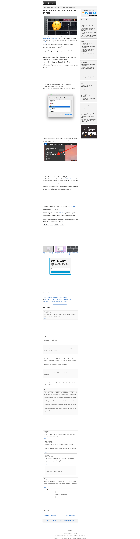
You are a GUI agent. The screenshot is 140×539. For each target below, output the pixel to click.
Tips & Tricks (59, 7)
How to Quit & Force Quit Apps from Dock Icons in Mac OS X (57, 299)
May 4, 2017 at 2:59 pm (49, 442)
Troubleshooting (72, 7)
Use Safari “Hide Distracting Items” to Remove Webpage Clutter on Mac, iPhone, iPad (88, 29)
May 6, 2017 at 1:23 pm (50, 468)
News (64, 7)
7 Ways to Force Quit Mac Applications (52, 295)
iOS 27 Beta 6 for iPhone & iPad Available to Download (87, 71)
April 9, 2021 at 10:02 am (48, 312)
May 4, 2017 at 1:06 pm (48, 479)
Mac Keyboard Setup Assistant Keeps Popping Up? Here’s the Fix (88, 114)
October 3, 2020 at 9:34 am (48, 337)
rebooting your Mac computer (55, 217)
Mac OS (48, 7)
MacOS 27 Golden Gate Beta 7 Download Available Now (87, 44)
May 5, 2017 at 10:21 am (49, 456)
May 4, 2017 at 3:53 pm (48, 390)
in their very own (62, 212)
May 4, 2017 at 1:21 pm (48, 432)
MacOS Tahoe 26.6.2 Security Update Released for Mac (88, 56)
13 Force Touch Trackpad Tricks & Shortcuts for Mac (55, 301)
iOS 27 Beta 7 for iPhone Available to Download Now (88, 47)
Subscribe (60, 272)
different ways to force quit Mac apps (50, 38)
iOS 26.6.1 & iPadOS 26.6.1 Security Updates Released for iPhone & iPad (88, 54)
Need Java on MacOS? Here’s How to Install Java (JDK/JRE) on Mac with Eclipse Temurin (88, 120)
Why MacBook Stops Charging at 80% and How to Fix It (88, 111)
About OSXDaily (63, 531)
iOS (67, 7)
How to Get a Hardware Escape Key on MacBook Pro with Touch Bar (72, 253)
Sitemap (78, 531)
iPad (55, 7)
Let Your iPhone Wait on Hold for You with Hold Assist (88, 33)
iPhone (52, 7)
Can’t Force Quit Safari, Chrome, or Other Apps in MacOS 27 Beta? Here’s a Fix (88, 22)
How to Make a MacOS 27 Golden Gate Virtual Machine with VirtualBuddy (88, 36)
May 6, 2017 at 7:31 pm (48, 371)
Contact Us (69, 531)
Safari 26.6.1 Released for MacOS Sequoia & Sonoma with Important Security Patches (87, 50)
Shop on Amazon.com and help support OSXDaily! (60, 520)
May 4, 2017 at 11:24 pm (48, 380)
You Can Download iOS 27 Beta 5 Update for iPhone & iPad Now (87, 77)
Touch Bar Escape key (47, 41)
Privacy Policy (73, 531)
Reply (45, 318)
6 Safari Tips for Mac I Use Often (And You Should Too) (88, 26)
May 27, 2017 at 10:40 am (48, 356)
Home (44, 7)
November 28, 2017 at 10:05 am (49, 347)
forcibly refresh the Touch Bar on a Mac (65, 56)
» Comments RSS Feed (46, 308)
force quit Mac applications (68, 178)
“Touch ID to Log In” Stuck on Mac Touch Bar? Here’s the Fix (48, 253)
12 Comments (50, 14)
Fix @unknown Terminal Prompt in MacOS (87, 117)
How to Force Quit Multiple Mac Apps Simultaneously (55, 297)
